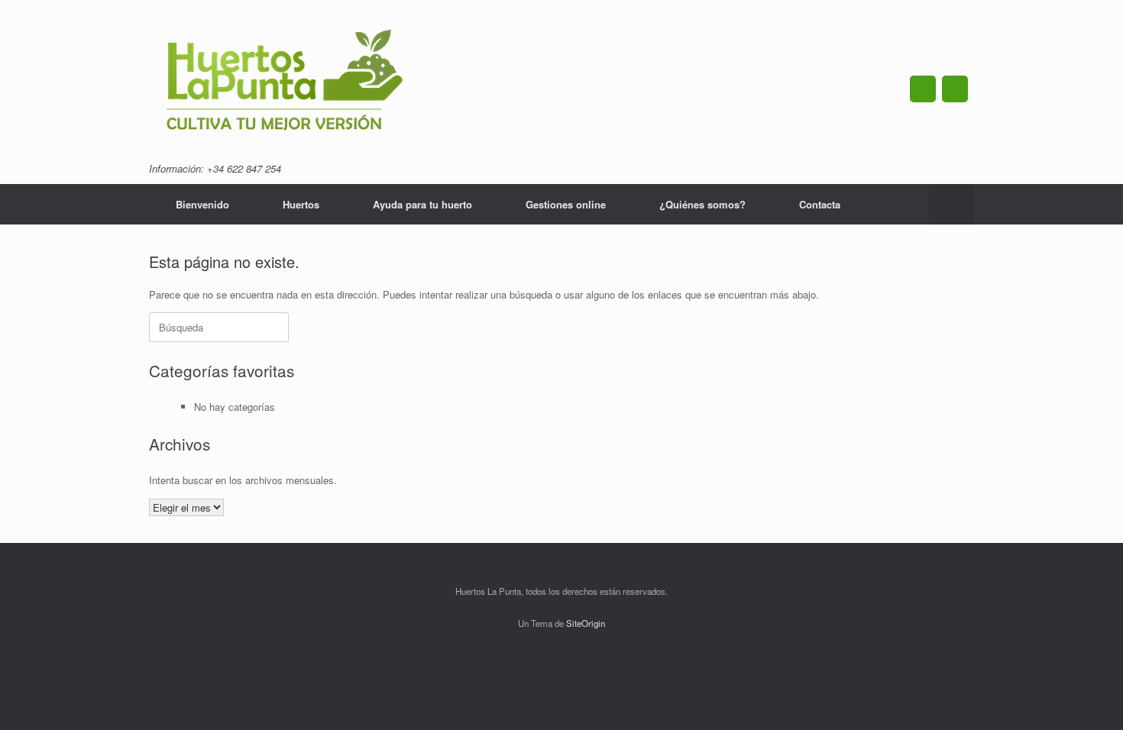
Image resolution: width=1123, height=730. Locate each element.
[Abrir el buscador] (951, 204)
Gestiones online (566, 204)
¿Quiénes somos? (702, 204)
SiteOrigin (585, 623)
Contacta (819, 204)
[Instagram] (955, 89)
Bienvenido (202, 204)
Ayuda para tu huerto (422, 204)
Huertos (301, 204)
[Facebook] (923, 89)
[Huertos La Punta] (284, 82)
